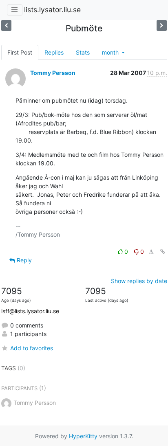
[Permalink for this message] (162, 251)
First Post (19, 52)
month (111, 52)
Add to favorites (31, 348)
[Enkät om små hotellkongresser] (162, 25)
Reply (23, 260)
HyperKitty (83, 436)
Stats (83, 52)
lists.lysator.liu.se (52, 9)
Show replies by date (139, 280)
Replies (54, 52)
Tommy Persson (52, 72)
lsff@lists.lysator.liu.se (30, 311)
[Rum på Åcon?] (6, 25)
